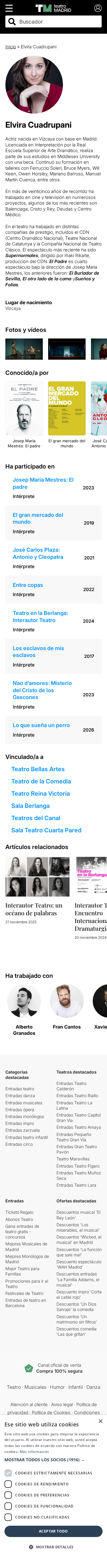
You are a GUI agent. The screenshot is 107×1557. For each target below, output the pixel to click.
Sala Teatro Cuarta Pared (46, 830)
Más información (34, 1451)
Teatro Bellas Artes (38, 769)
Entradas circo (19, 1144)
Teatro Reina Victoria (40, 793)
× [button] (100, 1421)
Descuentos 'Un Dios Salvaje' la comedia (76, 1306)
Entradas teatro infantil (26, 1137)
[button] (53, 1459)
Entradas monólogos (24, 1116)
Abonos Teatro (19, 1219)
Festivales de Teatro (24, 1293)
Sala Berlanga (30, 805)
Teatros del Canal (35, 818)
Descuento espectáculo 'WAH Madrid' (78, 1264)
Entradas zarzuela (22, 1130)
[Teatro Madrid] (53, 8)
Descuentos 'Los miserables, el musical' (78, 1227)
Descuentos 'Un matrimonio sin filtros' (76, 1319)
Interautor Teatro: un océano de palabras (33, 909)
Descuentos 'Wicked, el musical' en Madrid (78, 1239)
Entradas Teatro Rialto (77, 1095)
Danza (93, 1387)
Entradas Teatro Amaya (78, 1127)
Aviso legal (62, 1404)
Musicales (35, 1387)
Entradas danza (20, 1095)
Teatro (14, 1387)
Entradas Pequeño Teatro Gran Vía (73, 1137)
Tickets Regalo (19, 1212)
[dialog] (53, 1486)
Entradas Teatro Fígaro (78, 1165)
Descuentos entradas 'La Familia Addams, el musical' (77, 1279)
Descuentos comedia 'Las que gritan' (76, 1331)
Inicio (10, 47)
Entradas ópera (19, 1109)
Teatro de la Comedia (41, 781)
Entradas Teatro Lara (76, 1185)
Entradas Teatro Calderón (71, 1086)
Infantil (75, 1387)
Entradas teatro (19, 1088)
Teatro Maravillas (72, 1158)
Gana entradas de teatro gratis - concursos (22, 1231)
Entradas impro (19, 1123)
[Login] (98, 8)
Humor (57, 1387)
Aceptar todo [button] (53, 1531)
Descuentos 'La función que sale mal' (79, 1252)
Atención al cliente (29, 1404)
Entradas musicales (23, 1102)
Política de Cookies (51, 1412)
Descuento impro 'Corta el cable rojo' (79, 1294)
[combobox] (59, 21)
